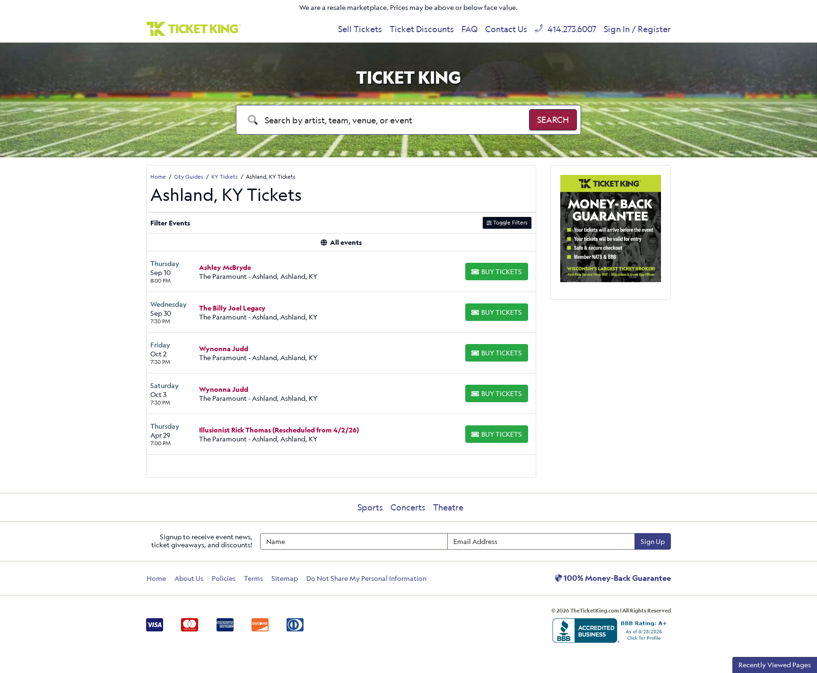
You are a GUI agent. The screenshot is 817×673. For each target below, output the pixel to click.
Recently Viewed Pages (775, 664)
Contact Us (506, 29)
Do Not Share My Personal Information (366, 578)
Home (156, 578)
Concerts (408, 507)
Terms (253, 578)
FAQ (469, 29)
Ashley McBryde (225, 267)
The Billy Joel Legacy (232, 307)
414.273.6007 (571, 29)
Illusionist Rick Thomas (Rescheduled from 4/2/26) (279, 429)
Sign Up (653, 541)
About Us (188, 578)
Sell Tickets (360, 29)
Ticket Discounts (422, 29)
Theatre (448, 507)
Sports (370, 507)
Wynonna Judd (223, 348)
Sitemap (284, 578)
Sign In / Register (637, 29)
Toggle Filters (510, 222)
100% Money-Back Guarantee (616, 578)
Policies (223, 578)
